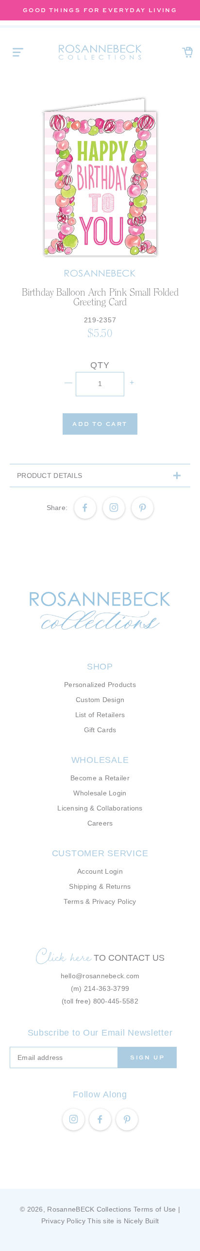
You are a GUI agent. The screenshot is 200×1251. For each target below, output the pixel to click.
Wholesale (100, 760)
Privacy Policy (63, 1221)
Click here (63, 956)
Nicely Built (141, 1221)
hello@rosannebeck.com (100, 976)
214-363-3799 (106, 988)
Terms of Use (154, 1209)
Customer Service (100, 853)
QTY (99, 365)
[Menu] (18, 52)
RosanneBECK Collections (89, 1209)
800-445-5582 (115, 1001)
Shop (100, 666)
